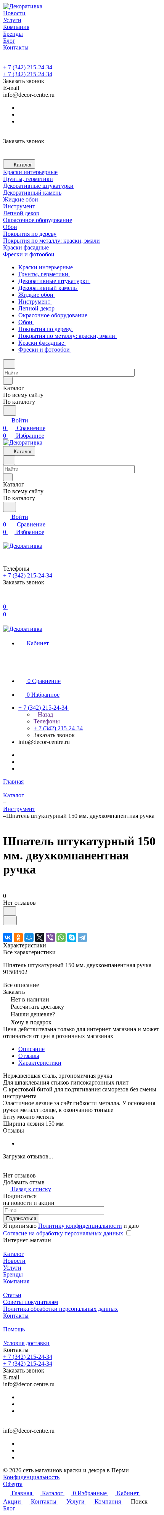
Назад (44, 714)
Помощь (14, 1329)
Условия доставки (26, 1343)
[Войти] (6, 599)
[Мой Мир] (29, 937)
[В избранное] (9, 911)
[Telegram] (82, 937)
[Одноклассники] (18, 937)
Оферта (13, 1484)
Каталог (13, 1254)
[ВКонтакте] (7, 937)
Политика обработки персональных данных (60, 1308)
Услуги (12, 1267)
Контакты (16, 1315)
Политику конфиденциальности (80, 1225)
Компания (16, 1281)
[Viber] (50, 937)
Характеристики (39, 1062)
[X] (39, 937)
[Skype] (71, 937)
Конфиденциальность (31, 1477)
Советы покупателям (30, 1302)
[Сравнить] (10, 920)
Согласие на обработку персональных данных (63, 1233)
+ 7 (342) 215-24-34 (27, 67)
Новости (14, 1260)
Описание (31, 1049)
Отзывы (28, 1056)
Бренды (13, 1274)
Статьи (12, 1295)
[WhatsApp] (61, 937)
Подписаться (21, 1218)
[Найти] (9, 410)
